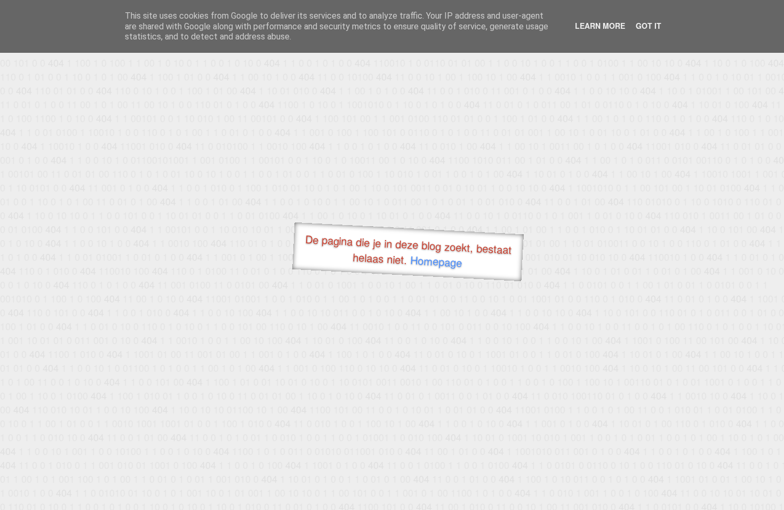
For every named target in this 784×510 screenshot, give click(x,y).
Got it (648, 25)
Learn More (600, 25)
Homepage (436, 261)
